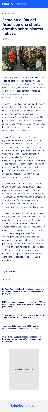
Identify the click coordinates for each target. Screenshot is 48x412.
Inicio (4, 13)
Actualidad (10, 13)
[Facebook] (27, 43)
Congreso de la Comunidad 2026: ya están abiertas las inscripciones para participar (20, 327)
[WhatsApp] (38, 43)
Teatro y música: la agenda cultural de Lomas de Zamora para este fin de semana (23, 316)
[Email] (43, 43)
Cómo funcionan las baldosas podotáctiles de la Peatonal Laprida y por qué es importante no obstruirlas (23, 339)
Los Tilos (11, 272)
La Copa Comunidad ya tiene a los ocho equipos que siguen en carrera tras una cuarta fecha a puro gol (23, 291)
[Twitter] (32, 43)
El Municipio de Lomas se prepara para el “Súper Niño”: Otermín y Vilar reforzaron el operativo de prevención (23, 304)
